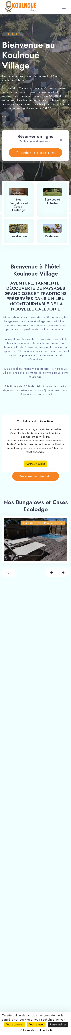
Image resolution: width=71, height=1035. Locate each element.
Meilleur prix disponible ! (35, 141)
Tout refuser (36, 1024)
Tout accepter (14, 1024)
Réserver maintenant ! (35, 476)
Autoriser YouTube (35, 464)
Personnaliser (58, 1024)
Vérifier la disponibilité (37, 153)
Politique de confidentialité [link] (36, 1030)
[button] (51, 573)
